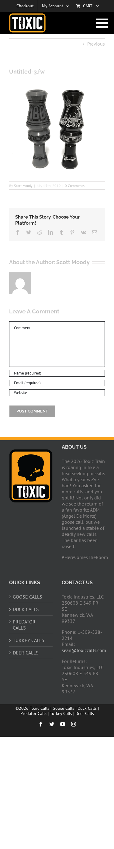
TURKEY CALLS (28, 640)
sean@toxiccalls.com (84, 650)
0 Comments (75, 185)
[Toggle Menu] (100, 23)
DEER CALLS (26, 653)
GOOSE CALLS (27, 597)
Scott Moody (23, 185)
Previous (96, 44)
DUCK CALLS (26, 609)
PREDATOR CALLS (24, 625)
